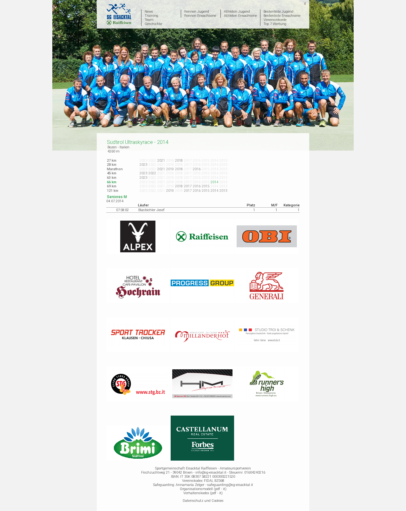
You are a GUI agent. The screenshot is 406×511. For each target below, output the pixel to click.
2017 (188, 186)
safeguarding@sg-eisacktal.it (230, 485)
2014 (214, 191)
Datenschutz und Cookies (203, 501)
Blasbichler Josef (151, 210)
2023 (143, 165)
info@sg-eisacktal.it (210, 472)
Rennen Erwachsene (200, 16)
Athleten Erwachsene (240, 16)
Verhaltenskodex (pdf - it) (203, 493)
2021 (161, 160)
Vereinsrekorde (275, 20)
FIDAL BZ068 (214, 481)
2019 (170, 169)
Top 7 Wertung (275, 24)
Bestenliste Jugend (278, 12)
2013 (223, 191)
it (305, 4)
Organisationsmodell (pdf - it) (203, 489)
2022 (152, 173)
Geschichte (153, 24)
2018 (179, 160)
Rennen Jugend (196, 12)
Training (151, 16)
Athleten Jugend (237, 12)
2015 (205, 186)
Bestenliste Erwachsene (282, 16)
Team (149, 20)
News (149, 12)
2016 (196, 169)
